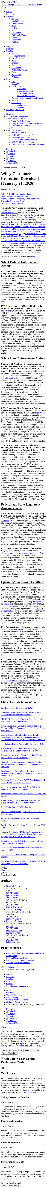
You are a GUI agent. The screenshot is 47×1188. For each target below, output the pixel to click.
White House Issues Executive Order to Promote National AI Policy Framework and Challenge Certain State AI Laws (23, 728)
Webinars (15, 42)
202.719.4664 (12, 928)
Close (4, 1068)
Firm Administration (25, 93)
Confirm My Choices (9, 1186)
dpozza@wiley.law (14, 895)
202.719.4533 (12, 893)
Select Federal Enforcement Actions (16, 194)
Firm (8, 79)
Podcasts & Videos (19, 35)
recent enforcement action (11, 606)
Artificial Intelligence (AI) (22, 135)
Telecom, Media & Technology (19, 962)
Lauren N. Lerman (14, 921)
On (5, 1167)
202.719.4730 (12, 940)
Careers (9, 114)
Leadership (16, 86)
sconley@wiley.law (14, 919)
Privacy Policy (12, 997)
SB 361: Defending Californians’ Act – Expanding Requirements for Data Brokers (22, 720)
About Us (15, 84)
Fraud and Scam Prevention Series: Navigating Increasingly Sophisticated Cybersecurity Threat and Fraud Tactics (22, 773)
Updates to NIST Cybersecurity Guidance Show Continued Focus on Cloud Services (21, 713)
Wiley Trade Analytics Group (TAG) (26, 123)
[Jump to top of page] (10, 967)
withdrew (5, 520)
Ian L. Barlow (12, 898)
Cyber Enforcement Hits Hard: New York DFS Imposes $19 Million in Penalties (20, 788)
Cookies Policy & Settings (17, 1000)
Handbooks (16, 40)
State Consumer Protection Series (25, 217)
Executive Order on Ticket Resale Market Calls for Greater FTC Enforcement (22, 842)
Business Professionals (26, 95)
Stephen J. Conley (13, 909)
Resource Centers (13, 130)
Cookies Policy (34, 1046)
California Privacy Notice (16, 1002)
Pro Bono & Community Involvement (27, 98)
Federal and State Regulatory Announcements (20, 199)
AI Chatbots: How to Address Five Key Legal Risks (22, 744)
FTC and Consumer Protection (19, 958)
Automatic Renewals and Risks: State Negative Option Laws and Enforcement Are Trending (23, 235)
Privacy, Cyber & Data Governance (21, 960)
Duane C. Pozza (13, 886)
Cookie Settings (7, 4)
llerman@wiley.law (14, 930)
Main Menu (31, 4)
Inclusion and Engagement (17, 116)
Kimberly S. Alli (13, 933)
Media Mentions (18, 21)
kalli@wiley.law (13, 942)
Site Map (10, 993)
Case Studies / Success (20, 126)
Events (14, 37)
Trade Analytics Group (15, 119)
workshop (10, 592)
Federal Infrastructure (20, 137)
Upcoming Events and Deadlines (14, 201)
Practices (10, 14)
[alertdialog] (23, 1122)
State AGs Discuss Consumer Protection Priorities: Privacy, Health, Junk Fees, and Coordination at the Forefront (22, 764)
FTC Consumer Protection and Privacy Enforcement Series (23, 239)
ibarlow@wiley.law (14, 907)
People (9, 12)
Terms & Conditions (14, 995)
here (33, 257)
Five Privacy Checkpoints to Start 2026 (17, 708)
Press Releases (17, 23)
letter (28, 452)
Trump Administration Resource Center (27, 144)
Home (8, 990)
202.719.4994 (12, 905)
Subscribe (10, 110)
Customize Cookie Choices (12, 1050)
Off (12, 1167)
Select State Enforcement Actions (14, 196)
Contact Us (16, 102)
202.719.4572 (12, 916)
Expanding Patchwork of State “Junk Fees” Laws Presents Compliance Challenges (23, 231)
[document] (23, 1122)
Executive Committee (25, 91)
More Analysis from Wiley (12, 203)
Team (13, 128)
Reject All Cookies (32, 1050)
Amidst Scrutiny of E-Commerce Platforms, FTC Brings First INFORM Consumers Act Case (21, 801)
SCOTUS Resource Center (22, 142)
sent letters (5, 311)
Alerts (13, 26)
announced (40, 413)
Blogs (13, 30)
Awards (14, 100)
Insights (9, 16)
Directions (21, 107)
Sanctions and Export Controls (24, 140)
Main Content (20, 4)
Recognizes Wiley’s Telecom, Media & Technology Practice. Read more (23, 862)
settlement (9, 378)
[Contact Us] (12, 163)
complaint (5, 278)
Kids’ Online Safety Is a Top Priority (16, 807)
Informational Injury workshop (18, 680)
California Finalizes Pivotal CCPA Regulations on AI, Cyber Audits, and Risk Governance (23, 781)
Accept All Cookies (9, 1053)
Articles (14, 28)
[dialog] (23, 1043)
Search (39, 4)
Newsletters (16, 33)
